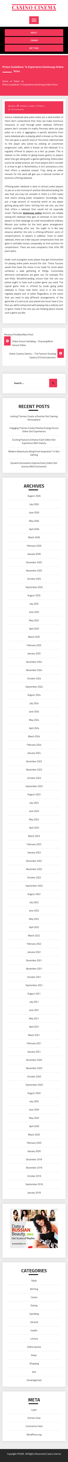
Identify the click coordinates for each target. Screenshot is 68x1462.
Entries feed (34, 1418)
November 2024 (34, 670)
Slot (34, 1372)
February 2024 (34, 745)
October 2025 (34, 579)
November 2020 (34, 1068)
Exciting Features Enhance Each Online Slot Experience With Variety (34, 441)
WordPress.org (34, 1434)
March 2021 (34, 1035)
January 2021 (34, 1052)
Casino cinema (34, 7)
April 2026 (34, 529)
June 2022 (34, 910)
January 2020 (34, 1151)
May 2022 (34, 919)
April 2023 (34, 827)
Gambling (34, 1314)
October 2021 (34, 977)
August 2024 (34, 695)
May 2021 (34, 1018)
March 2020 (34, 1134)
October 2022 (34, 877)
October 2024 (34, 678)
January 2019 (34, 1192)
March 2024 (34, 736)
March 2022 (34, 935)
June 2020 (34, 1109)
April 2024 (34, 728)
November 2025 (34, 570)
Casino (34, 40)
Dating (34, 1305)
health (34, 1330)
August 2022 (34, 894)
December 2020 (34, 1060)
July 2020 (34, 1101)
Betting (34, 48)
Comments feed (34, 1426)
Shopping (34, 1363)
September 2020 (34, 1085)
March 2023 (34, 836)
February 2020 (34, 1143)
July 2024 (34, 703)
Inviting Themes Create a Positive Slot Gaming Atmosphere (34, 418)
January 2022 (34, 952)
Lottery (34, 1338)
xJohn (12, 105)
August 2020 (34, 1093)
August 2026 (34, 496)
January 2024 (34, 753)
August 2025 (34, 595)
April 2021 (34, 1027)
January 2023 (34, 852)
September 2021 (34, 985)
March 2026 (34, 537)
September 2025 (34, 587)
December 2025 (34, 562)
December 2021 (34, 960)
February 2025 (34, 645)
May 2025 (34, 620)
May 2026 (34, 521)
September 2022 (34, 886)
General (34, 1322)
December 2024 (34, 662)
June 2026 (34, 512)
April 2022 (34, 927)
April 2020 (34, 1126)
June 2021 (34, 1010)
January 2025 (34, 653)
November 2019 (34, 1167)
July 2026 (34, 504)
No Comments (17, 109)
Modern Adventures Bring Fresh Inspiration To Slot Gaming (34, 453)
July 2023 (34, 803)
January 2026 (34, 554)
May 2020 (34, 1118)
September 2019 (34, 1184)
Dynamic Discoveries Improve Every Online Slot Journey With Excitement (34, 464)
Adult (34, 32)
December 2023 (34, 761)
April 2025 (34, 628)
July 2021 (34, 1002)
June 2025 (34, 612)
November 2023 (34, 769)
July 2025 (34, 604)
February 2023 (34, 844)
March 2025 (34, 637)
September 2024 (34, 687)
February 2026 (34, 546)
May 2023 (34, 819)
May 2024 (34, 720)
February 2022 (34, 944)
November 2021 (34, 968)
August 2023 (34, 794)
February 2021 (34, 1043)
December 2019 (34, 1159)
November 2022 (34, 869)
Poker (41, 105)
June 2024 (34, 711)
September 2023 (34, 786)
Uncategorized (34, 1380)
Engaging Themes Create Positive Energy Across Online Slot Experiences (34, 429)
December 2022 (34, 861)
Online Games (34, 1347)
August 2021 (34, 993)
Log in (34, 1410)
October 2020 (34, 1076)
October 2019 (34, 1176)
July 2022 (34, 902)
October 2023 (34, 778)
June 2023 (34, 811)
